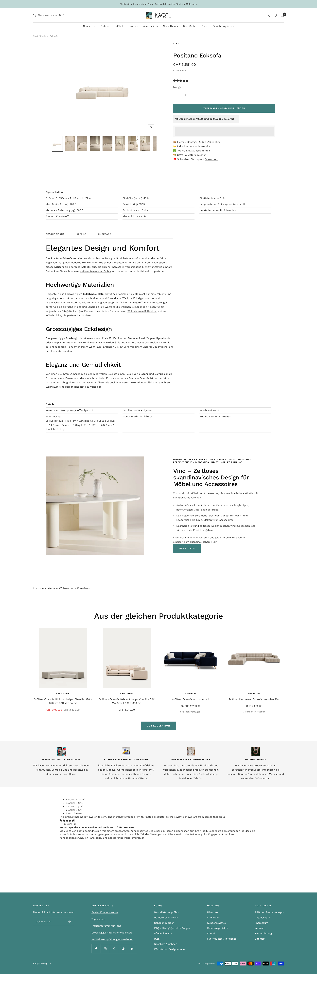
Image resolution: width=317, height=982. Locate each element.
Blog (156, 938)
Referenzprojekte (217, 928)
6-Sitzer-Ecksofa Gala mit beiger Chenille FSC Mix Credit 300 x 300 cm (127, 701)
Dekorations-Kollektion (143, 382)
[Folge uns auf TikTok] (123, 948)
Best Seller (190, 26)
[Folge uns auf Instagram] (105, 948)
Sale (204, 26)
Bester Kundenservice (104, 912)
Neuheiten (89, 26)
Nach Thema (170, 26)
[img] (66, 820)
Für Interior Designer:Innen (170, 949)
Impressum (261, 922)
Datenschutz (262, 917)
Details (81, 234)
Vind (176, 43)
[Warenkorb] (282, 15)
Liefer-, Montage (187, 142)
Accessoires (150, 26)
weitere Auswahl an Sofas (95, 271)
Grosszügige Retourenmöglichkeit (111, 932)
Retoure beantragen (166, 917)
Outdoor (105, 26)
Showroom (211, 159)
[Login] (268, 15)
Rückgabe (104, 234)
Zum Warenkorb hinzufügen (224, 108)
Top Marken (98, 919)
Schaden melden (164, 922)
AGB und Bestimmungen (269, 912)
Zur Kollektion (158, 726)
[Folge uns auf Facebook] (96, 948)
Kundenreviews (216, 922)
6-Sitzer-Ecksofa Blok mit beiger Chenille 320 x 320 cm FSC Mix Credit (63, 701)
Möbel (119, 26)
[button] (181, 80)
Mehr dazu (191, 4)
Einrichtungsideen (223, 26)
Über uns (212, 912)
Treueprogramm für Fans (106, 925)
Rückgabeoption (211, 142)
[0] (275, 15)
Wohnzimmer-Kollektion (142, 311)
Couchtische (160, 346)
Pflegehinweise (163, 933)
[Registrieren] (69, 921)
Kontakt (211, 933)
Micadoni (190, 693)
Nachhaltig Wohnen (165, 944)
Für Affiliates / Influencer (222, 938)
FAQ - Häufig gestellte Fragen (172, 928)
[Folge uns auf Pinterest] (114, 948)
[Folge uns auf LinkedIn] (132, 948)
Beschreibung (55, 234)
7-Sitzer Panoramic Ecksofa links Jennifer (254, 699)
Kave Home (63, 693)
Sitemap (260, 938)
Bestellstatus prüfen (166, 912)
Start (35, 36)
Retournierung (263, 933)
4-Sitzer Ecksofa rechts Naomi (190, 699)
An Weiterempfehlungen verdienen (112, 939)
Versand (259, 928)
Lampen (133, 26)
